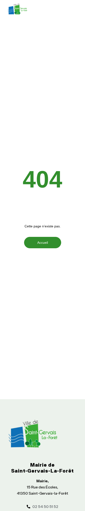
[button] (74, 9)
